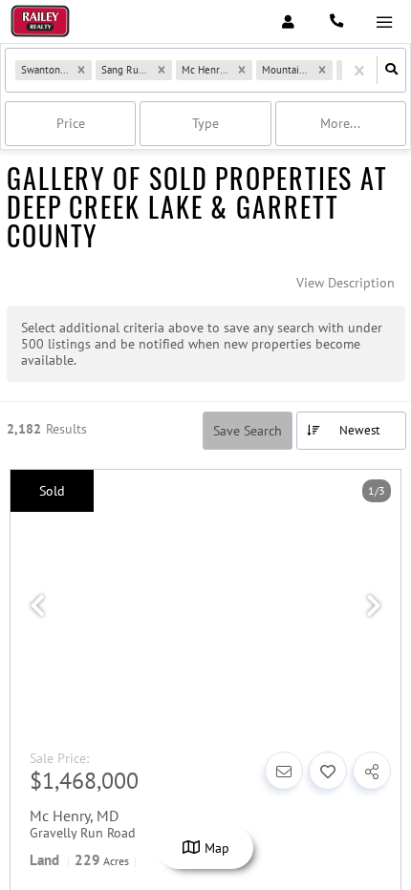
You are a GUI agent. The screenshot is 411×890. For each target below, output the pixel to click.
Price (70, 123)
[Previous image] (37, 606)
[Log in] (288, 21)
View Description (345, 282)
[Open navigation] (383, 22)
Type (205, 123)
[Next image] (373, 606)
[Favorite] (328, 771)
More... (340, 123)
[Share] (372, 771)
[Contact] (284, 771)
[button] (81, 70)
